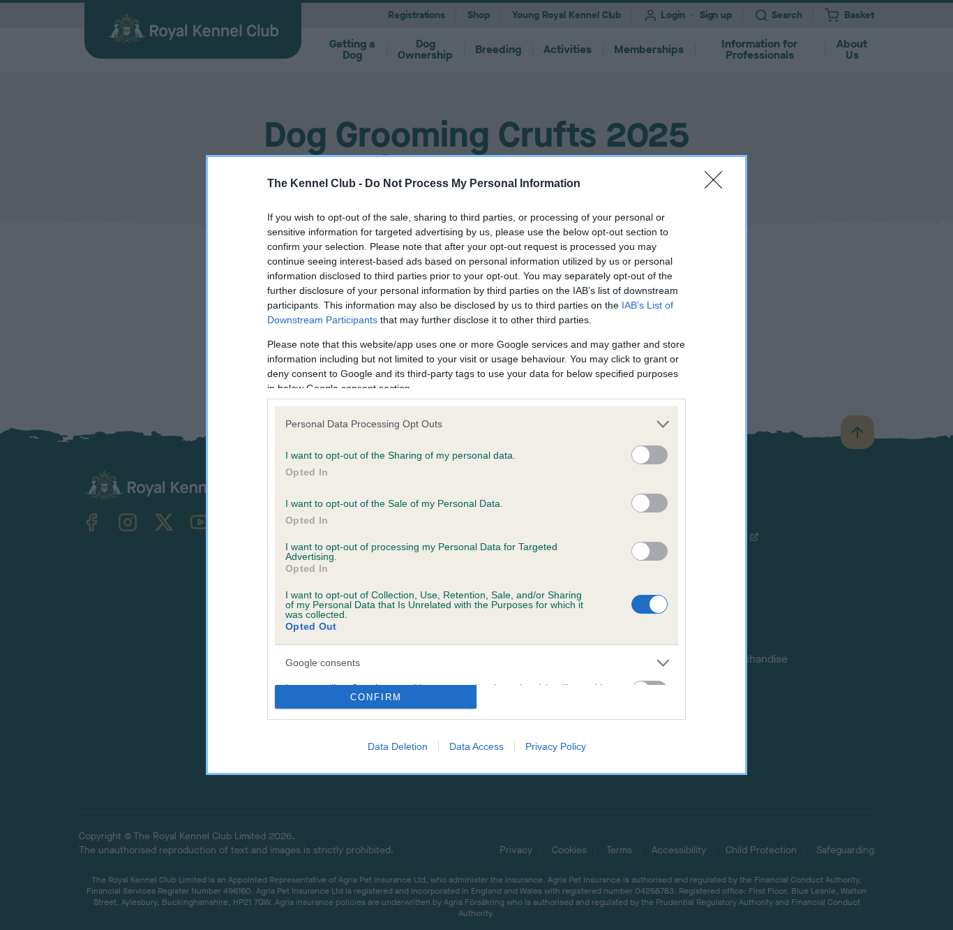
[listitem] (476, 424)
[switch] (649, 454)
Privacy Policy (555, 746)
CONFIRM (376, 697)
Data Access (476, 746)
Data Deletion (398, 746)
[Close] (718, 184)
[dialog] (476, 465)
